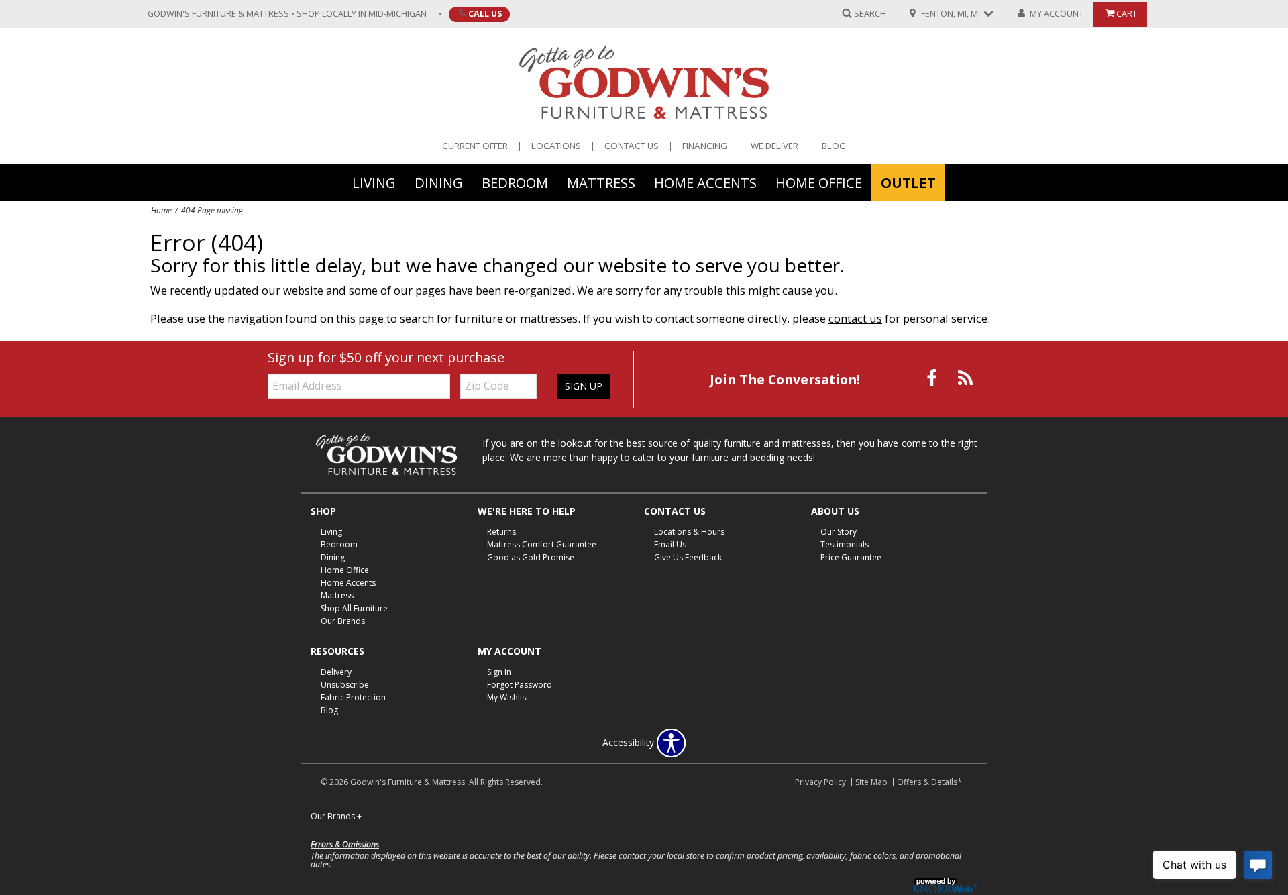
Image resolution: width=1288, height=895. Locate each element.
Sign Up (583, 386)
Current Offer (475, 146)
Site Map (871, 782)
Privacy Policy (820, 782)
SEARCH (870, 13)
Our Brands (343, 621)
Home (161, 210)
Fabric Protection (353, 697)
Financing (704, 146)
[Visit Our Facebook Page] (933, 378)
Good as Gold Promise (530, 557)
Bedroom (515, 181)
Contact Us (631, 146)
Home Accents (705, 181)
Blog (834, 146)
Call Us (485, 13)
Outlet (908, 181)
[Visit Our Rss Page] (965, 378)
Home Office (818, 181)
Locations (556, 146)
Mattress (601, 181)
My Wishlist (508, 697)
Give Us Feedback (688, 557)
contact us (855, 318)
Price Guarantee (850, 557)
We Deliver (774, 146)
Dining (439, 181)
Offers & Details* (929, 782)
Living (374, 181)
